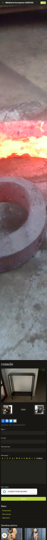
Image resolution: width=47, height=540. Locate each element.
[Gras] (2, 458)
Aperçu (40, 458)
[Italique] (5, 458)
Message (4, 455)
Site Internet (5, 447)
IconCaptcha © (33, 493)
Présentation (6, 511)
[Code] (32, 458)
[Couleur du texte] (13, 458)
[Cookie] (4, 535)
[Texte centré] (19, 458)
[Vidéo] (29, 458)
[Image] (26, 458)
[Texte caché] (24, 458)
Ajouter (23, 499)
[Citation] (16, 458)
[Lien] (21, 458)
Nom (3, 429)
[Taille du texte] (10, 458)
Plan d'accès (6, 514)
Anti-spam (5, 487)
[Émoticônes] (34, 458)
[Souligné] (7, 458)
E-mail (3, 438)
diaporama (6, 518)
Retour (23, 409)
